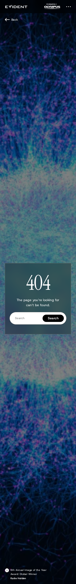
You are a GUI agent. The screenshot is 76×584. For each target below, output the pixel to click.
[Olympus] (52, 7)
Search (53, 318)
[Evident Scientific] (16, 6)
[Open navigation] (70, 6)
